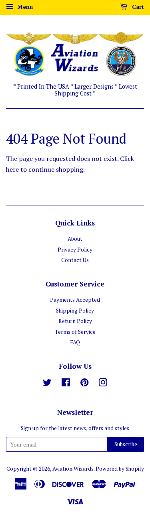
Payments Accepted (75, 299)
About (75, 238)
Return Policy (75, 321)
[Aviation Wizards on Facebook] (65, 384)
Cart (137, 6)
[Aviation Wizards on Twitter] (47, 384)
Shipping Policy (75, 310)
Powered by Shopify (120, 468)
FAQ (75, 342)
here (12, 169)
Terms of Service (75, 331)
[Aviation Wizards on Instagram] (102, 384)
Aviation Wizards (73, 468)
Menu (24, 6)
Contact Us (75, 260)
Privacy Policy (75, 249)
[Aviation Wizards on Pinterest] (84, 384)
